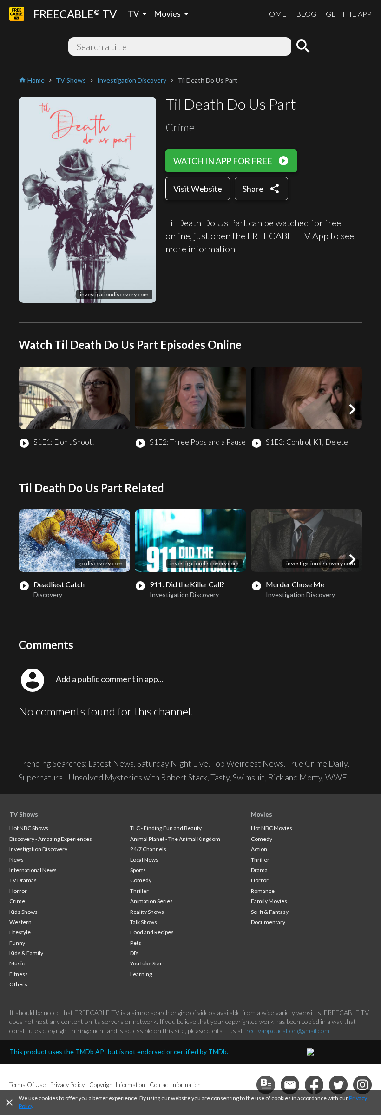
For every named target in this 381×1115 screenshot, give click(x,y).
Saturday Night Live (172, 763)
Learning (141, 974)
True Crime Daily (317, 763)
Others (18, 984)
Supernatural (42, 777)
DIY (134, 953)
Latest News (111, 763)
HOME (275, 13)
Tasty (220, 777)
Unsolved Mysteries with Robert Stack (137, 777)
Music (17, 963)
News (16, 859)
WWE (336, 777)
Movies (261, 814)
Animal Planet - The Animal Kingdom (175, 838)
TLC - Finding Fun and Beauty (166, 828)
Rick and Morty (295, 777)
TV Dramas (23, 880)
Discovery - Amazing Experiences (50, 838)
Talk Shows (143, 921)
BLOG (306, 13)
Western (20, 921)
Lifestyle (20, 932)
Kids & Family (26, 953)
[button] (352, 409)
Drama (259, 869)
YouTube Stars (147, 963)
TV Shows (23, 814)
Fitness (18, 974)
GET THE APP (349, 13)
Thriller (139, 890)
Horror (18, 890)
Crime (17, 901)
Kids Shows (23, 911)
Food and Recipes (152, 932)
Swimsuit (249, 777)
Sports (138, 869)
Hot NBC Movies (271, 828)
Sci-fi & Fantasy (270, 911)
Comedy (140, 880)
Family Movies (269, 901)
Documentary (268, 921)
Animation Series (151, 901)
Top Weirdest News (247, 763)
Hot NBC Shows (28, 828)
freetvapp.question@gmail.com (286, 1031)
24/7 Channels (148, 849)
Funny (17, 942)
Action (259, 849)
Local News (144, 859)
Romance (263, 890)
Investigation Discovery (38, 849)
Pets (135, 942)
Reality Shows (147, 911)
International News (33, 869)
